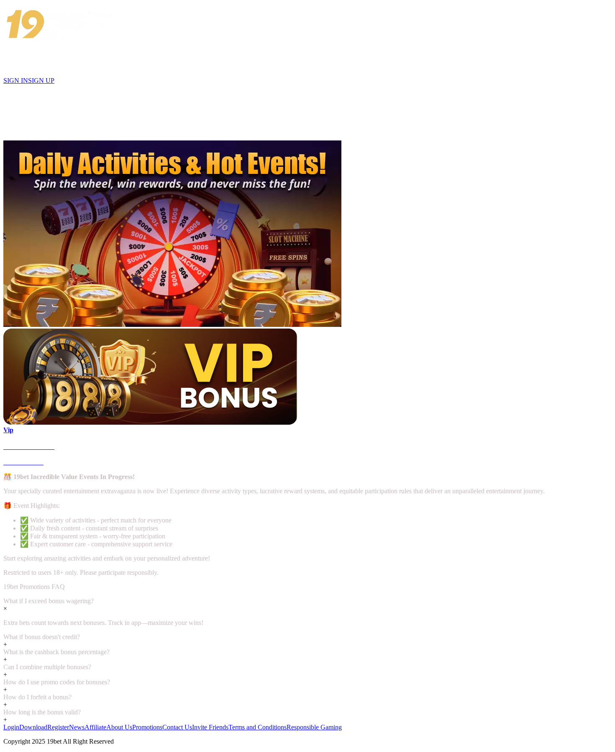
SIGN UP (41, 80)
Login (11, 727)
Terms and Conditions (257, 727)
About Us (119, 727)
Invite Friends (210, 727)
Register (58, 727)
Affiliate (95, 727)
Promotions (147, 727)
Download (33, 727)
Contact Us (177, 727)
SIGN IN (15, 80)
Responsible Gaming (314, 727)
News (77, 727)
